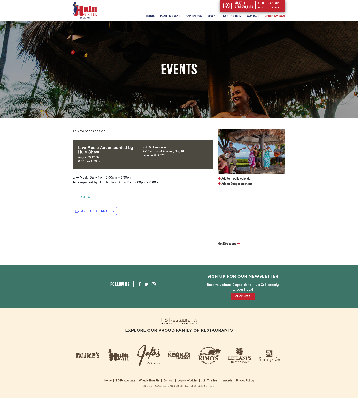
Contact (253, 16)
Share (81, 197)
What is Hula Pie (149, 380)
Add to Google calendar (236, 183)
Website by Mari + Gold (204, 386)
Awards (227, 380)
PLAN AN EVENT (170, 16)
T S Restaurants (125, 380)
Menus (150, 16)
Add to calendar (95, 211)
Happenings (194, 16)
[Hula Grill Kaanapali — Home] (85, 10)
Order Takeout (275, 16)
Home (108, 380)
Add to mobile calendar (236, 178)
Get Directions (227, 243)
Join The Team (232, 16)
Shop (211, 16)
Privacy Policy (245, 380)
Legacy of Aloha (187, 380)
